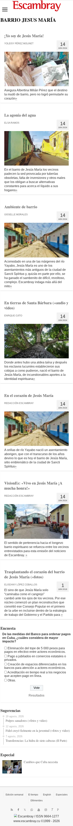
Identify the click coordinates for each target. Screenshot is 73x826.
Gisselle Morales (16, 214)
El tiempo (33, 794)
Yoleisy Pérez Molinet (18, 43)
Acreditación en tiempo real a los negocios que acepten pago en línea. (35, 674)
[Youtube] (38, 809)
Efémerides (37, 800)
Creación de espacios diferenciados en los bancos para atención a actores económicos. (35, 666)
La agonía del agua (20, 115)
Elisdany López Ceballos (20, 584)
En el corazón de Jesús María (28, 395)
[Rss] (11, 809)
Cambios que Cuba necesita (41, 762)
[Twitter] (24, 809)
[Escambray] (36, 5)
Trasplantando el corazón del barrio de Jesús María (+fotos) (34, 574)
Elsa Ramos (11, 122)
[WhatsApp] (31, 809)
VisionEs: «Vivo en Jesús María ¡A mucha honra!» (33, 485)
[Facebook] (18, 809)
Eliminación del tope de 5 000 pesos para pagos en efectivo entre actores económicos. (35, 650)
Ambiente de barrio (20, 207)
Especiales (62, 794)
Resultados (36, 695)
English (47, 794)
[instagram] (45, 809)
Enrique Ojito (13, 315)
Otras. (12, 680)
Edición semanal (14, 794)
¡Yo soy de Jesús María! (24, 36)
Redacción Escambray (19, 403)
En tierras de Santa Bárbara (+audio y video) (36, 305)
